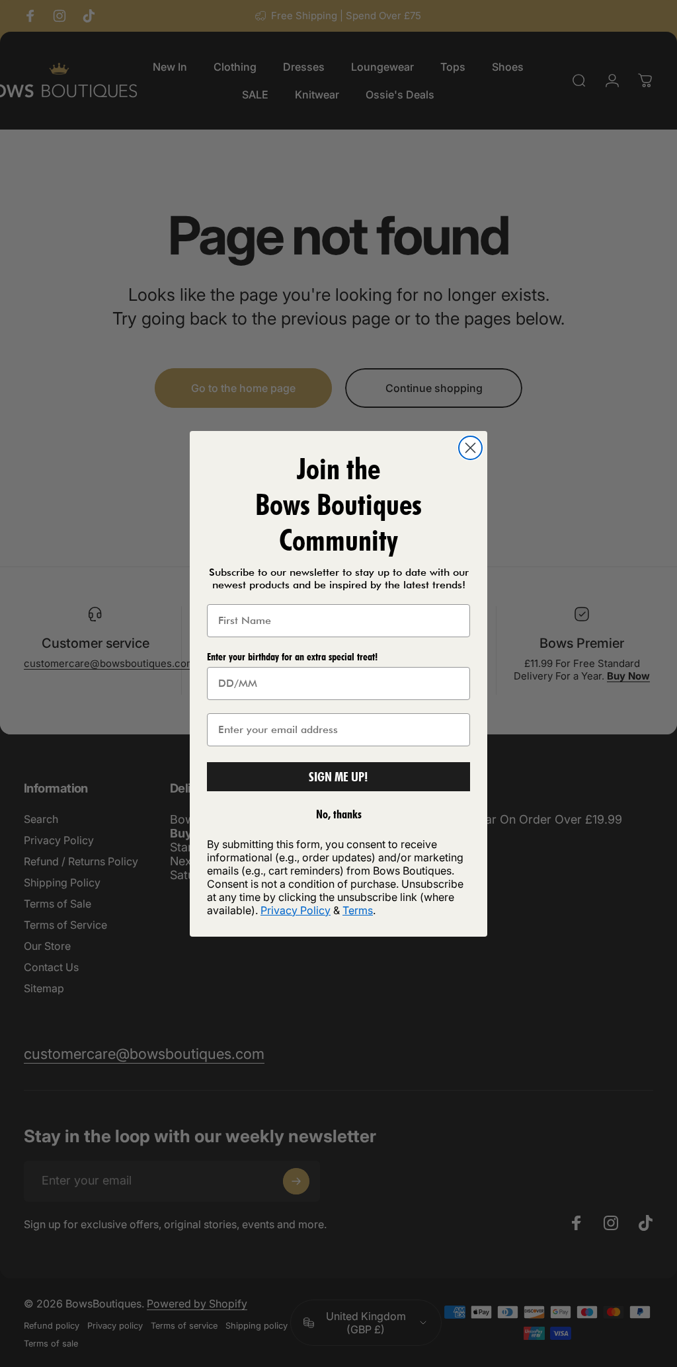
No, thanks (339, 814)
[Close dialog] (470, 447)
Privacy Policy (295, 910)
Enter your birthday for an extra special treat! (292, 656)
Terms (357, 910)
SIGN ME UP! (338, 777)
